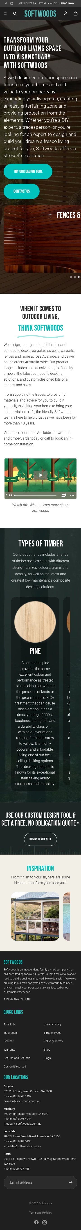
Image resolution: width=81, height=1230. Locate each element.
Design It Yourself (40, 839)
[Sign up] (70, 1182)
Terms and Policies (40, 1212)
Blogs (47, 1058)
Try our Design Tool (28, 171)
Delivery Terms (53, 1041)
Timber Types (52, 1032)
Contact (9, 1041)
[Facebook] (5, 3)
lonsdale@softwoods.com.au (22, 1146)
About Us (9, 1024)
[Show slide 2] (75, 277)
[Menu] (5, 13)
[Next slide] (62, 694)
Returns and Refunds (17, 1058)
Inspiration (10, 1032)
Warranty (9, 1049)
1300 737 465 (20, 1168)
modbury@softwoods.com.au (22, 1123)
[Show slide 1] (71, 277)
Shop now (67, 3)
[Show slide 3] (79, 277)
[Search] (15, 13)
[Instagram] (11, 3)
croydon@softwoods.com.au (22, 1101)
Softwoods (45, 1203)
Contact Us (22, 191)
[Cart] (76, 13)
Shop (47, 1049)
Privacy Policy (52, 1024)
